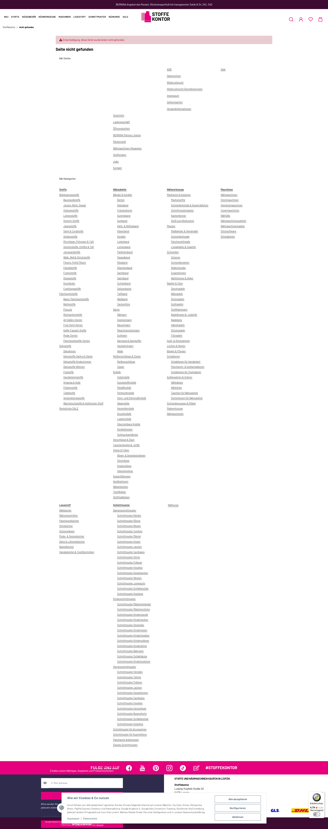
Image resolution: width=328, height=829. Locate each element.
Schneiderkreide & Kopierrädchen (189, 205)
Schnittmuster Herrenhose (131, 708)
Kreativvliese (124, 465)
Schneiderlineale (180, 236)
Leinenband (123, 246)
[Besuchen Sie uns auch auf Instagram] (169, 768)
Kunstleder (69, 283)
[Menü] (322, 793)
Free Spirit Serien (73, 324)
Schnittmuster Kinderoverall (132, 614)
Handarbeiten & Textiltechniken (76, 551)
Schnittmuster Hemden (130, 671)
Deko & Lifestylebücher (72, 541)
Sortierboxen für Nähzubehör (187, 397)
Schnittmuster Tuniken (129, 531)
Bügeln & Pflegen (176, 351)
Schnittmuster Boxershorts (132, 713)
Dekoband (122, 205)
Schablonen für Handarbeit (185, 361)
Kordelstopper (125, 429)
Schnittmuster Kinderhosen (132, 630)
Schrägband (124, 283)
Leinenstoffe (70, 215)
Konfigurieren (238, 808)
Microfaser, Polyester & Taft (78, 241)
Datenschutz (90, 818)
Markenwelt (119, 141)
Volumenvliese (125, 470)
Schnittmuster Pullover (129, 562)
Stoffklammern (179, 309)
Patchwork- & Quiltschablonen (187, 366)
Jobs (116, 161)
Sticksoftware (228, 231)
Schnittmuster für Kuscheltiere (130, 734)
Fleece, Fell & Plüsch (74, 262)
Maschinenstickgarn (128, 330)
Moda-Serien (70, 335)
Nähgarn (122, 314)
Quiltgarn (122, 335)
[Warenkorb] (320, 19)
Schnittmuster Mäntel (129, 536)
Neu (6, 16)
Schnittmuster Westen (129, 577)
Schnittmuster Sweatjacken (132, 572)
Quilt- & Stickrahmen (178, 340)
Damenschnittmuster (124, 510)
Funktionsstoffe (72, 288)
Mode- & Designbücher (71, 536)
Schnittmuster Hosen (128, 541)
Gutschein (118, 115)
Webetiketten (120, 486)
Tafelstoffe (69, 392)
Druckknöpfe (124, 413)
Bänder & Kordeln (122, 194)
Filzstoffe (68, 371)
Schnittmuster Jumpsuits (131, 583)
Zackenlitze (123, 304)
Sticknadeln (177, 298)
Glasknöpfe (123, 403)
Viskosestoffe (70, 210)
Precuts (67, 309)
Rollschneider (178, 267)
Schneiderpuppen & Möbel (181, 403)
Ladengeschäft (121, 121)
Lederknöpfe (124, 418)
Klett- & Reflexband (128, 226)
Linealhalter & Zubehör (183, 246)
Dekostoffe (65, 345)
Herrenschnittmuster (124, 666)
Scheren (175, 257)
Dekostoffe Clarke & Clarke (78, 356)
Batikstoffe (69, 304)
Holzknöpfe (123, 377)
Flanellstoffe (70, 267)
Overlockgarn (124, 319)
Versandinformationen (179, 108)
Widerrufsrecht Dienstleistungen (184, 88)
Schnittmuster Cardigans (131, 551)
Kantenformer (178, 215)
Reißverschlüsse (126, 361)
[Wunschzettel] (311, 19)
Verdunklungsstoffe (74, 397)
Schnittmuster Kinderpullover (133, 640)
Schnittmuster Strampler (130, 624)
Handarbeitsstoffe (73, 377)
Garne (116, 309)
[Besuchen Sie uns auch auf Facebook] (129, 768)
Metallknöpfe (124, 387)
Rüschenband (124, 267)
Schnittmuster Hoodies (129, 567)
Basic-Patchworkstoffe (76, 298)
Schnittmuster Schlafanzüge (132, 588)
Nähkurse (173, 504)
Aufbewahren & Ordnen (179, 377)
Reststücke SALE (68, 408)
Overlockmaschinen (231, 205)
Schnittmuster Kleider (129, 515)
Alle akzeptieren (237, 799)
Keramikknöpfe (125, 408)
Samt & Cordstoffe (73, 231)
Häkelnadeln (178, 324)
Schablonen (173, 356)
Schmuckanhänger (127, 434)
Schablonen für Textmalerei (186, 371)
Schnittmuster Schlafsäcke (132, 656)
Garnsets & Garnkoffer (129, 340)
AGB (169, 69)
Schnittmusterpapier (182, 210)
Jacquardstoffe (71, 251)
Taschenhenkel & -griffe (126, 444)
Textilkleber (119, 491)
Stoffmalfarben (121, 497)
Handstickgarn (125, 345)
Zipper (120, 366)
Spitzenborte (124, 288)
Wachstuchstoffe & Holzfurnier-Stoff (83, 403)
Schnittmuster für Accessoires (129, 729)
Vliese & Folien (121, 450)
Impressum (73, 818)
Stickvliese (123, 460)
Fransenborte (124, 210)
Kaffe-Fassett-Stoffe (74, 330)
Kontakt (117, 167)
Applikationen (120, 481)
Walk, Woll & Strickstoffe (76, 257)
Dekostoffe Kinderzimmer (77, 361)
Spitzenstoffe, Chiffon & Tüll (78, 246)
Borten (121, 199)
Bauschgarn (123, 324)
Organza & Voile (71, 382)
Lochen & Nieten (176, 345)
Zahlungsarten (175, 102)
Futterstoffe (70, 272)
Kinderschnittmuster (124, 598)
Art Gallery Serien (72, 319)
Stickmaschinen (230, 199)
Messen (171, 226)
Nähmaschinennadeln (233, 226)
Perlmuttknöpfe (125, 392)
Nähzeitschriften (68, 515)
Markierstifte (178, 199)
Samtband (122, 272)
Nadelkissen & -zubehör (184, 314)
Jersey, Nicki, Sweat (74, 205)
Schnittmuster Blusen (129, 525)
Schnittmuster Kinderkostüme (133, 661)
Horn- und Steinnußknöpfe (131, 397)
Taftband (122, 293)
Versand (99, 825)
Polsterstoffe (70, 387)
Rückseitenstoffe (72, 314)
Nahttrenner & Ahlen (182, 278)
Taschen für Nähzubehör (184, 392)
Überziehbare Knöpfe (128, 424)
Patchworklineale (180, 241)
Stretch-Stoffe (71, 220)
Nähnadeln (177, 293)
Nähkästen (177, 382)
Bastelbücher (66, 546)
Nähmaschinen (229, 194)
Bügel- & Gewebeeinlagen (131, 455)
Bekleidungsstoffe (69, 194)
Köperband (123, 231)
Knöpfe (117, 371)
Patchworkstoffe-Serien (76, 340)
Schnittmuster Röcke (128, 520)
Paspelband (123, 257)
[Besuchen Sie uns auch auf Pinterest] (156, 768)
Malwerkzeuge (175, 408)
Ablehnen (237, 816)
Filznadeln (176, 335)
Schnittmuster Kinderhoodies (133, 635)
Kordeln (121, 236)
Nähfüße (225, 215)
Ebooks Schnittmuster (125, 744)
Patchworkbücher (69, 520)
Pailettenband (125, 251)
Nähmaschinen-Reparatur (127, 148)
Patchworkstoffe (68, 293)
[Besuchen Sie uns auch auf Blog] (196, 768)
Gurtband (122, 220)
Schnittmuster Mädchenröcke (133, 609)
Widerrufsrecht (175, 82)
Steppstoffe (69, 278)
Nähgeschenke (175, 413)
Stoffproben (119, 154)
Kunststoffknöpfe (126, 382)
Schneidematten (180, 262)
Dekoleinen (69, 351)
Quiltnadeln (177, 304)
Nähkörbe (176, 387)
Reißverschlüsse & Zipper (127, 356)
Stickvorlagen (66, 531)
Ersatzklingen (178, 272)
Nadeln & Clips (175, 283)
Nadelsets (176, 319)
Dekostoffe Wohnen (74, 366)
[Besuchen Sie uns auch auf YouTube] (142, 768)
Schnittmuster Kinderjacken (132, 619)
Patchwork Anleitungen (126, 739)
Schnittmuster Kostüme (130, 593)
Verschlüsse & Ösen (123, 439)
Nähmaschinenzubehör (233, 220)
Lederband (123, 241)
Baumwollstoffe (71, 199)
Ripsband (122, 262)
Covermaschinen (230, 210)
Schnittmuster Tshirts (129, 677)
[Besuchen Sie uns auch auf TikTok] (183, 768)
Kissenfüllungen (122, 476)
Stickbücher (66, 525)
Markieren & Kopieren (179, 194)
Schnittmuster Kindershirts (132, 645)
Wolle (120, 351)
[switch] (316, 814)
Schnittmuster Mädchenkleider (134, 604)
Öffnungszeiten (121, 128)
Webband (122, 298)
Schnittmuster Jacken (129, 546)
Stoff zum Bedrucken (182, 220)
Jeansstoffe (70, 226)
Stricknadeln (178, 330)
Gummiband (123, 215)
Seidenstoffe (70, 236)
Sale (125, 16)
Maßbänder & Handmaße (184, 231)
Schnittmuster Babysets (130, 650)
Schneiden (173, 251)
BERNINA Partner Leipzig (127, 135)
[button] (291, 19)
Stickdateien (228, 236)
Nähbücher (65, 510)
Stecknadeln (178, 288)
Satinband (122, 278)
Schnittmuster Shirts (128, 557)
